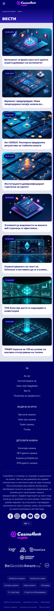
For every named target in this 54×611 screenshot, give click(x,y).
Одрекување (45, 602)
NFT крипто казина (27, 453)
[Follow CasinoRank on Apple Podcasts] (43, 516)
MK (25, 523)
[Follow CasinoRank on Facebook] (10, 516)
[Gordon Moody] (27, 557)
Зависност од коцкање (12, 602)
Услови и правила (10, 607)
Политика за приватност (27, 395)
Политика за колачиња (28, 607)
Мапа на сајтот (44, 607)
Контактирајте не (27, 380)
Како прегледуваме (27, 385)
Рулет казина (27, 424)
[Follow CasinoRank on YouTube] (30, 516)
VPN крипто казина (27, 463)
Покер (27, 429)
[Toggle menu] (4, 3)
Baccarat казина (27, 414)
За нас (27, 375)
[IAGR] (12, 550)
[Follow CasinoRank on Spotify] (37, 516)
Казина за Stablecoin (27, 458)
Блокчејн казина (27, 448)
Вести (27, 390)
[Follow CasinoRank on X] (23, 516)
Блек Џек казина (27, 419)
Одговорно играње (30, 602)
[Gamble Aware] (23, 565)
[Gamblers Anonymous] (22, 550)
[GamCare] (37, 550)
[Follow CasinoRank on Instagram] (17, 516)
